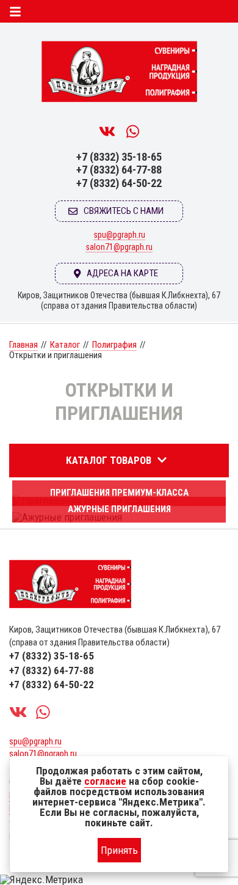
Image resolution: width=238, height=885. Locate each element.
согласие (105, 781)
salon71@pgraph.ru (119, 247)
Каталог (65, 344)
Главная (23, 344)
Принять (119, 850)
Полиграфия (114, 344)
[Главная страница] (119, 75)
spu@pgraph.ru (119, 235)
